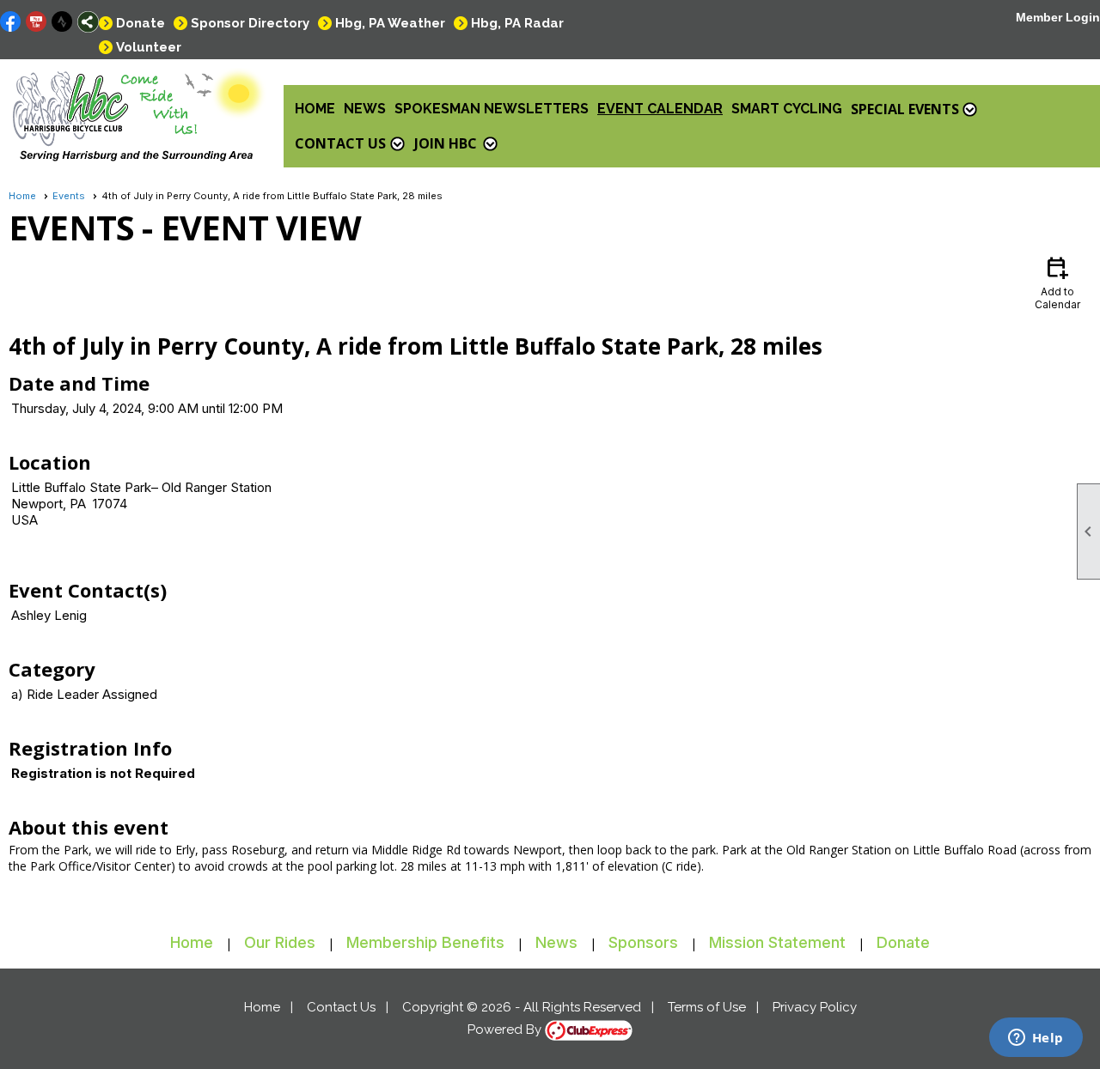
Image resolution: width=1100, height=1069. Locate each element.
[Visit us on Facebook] (10, 22)
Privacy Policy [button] (815, 1007)
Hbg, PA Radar (517, 23)
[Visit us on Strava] (62, 22)
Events (68, 196)
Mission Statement (777, 942)
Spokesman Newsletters (491, 108)
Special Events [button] (905, 109)
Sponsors (643, 942)
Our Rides (279, 942)
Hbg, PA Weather (390, 23)
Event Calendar (660, 108)
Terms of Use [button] (707, 1007)
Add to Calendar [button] (1057, 282)
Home (315, 108)
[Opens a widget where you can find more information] (1035, 1038)
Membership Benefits (425, 942)
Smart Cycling (786, 108)
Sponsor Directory (250, 23)
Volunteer (148, 47)
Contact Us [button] (340, 143)
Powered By (506, 1029)
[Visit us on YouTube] (36, 22)
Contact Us (341, 1007)
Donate (140, 23)
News (365, 108)
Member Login (1058, 17)
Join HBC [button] (445, 143)
